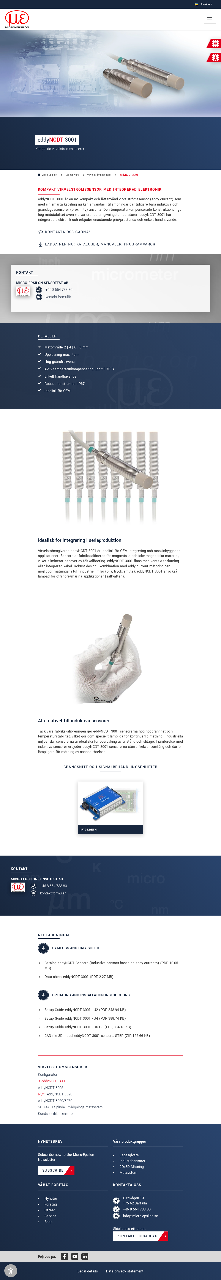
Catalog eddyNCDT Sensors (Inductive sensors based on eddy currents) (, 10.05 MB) (111, 965)
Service (50, 1216)
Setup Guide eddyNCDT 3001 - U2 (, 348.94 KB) (85, 1009)
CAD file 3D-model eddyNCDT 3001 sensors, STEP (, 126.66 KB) (97, 1035)
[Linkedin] (84, 1256)
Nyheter (50, 1198)
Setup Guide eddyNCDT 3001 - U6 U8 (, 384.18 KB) (87, 1027)
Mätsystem (128, 1172)
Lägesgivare (129, 1155)
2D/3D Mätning (132, 1166)
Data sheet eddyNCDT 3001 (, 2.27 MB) (79, 976)
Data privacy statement (125, 1271)
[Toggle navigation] (210, 19)
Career (49, 1210)
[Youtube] (74, 1256)
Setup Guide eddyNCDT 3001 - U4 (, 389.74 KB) (85, 1018)
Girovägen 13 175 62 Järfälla (135, 1201)
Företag (50, 1204)
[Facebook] (64, 1256)
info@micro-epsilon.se (140, 1216)
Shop (48, 1222)
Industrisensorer (132, 1161)
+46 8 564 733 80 (59, 289)
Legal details (87, 1271)
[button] (10, 1270)
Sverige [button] (205, 4)
